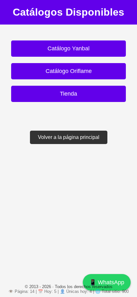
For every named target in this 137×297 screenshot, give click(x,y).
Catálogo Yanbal (68, 48)
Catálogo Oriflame (69, 71)
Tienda (68, 94)
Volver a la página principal (68, 137)
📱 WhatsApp (106, 282)
